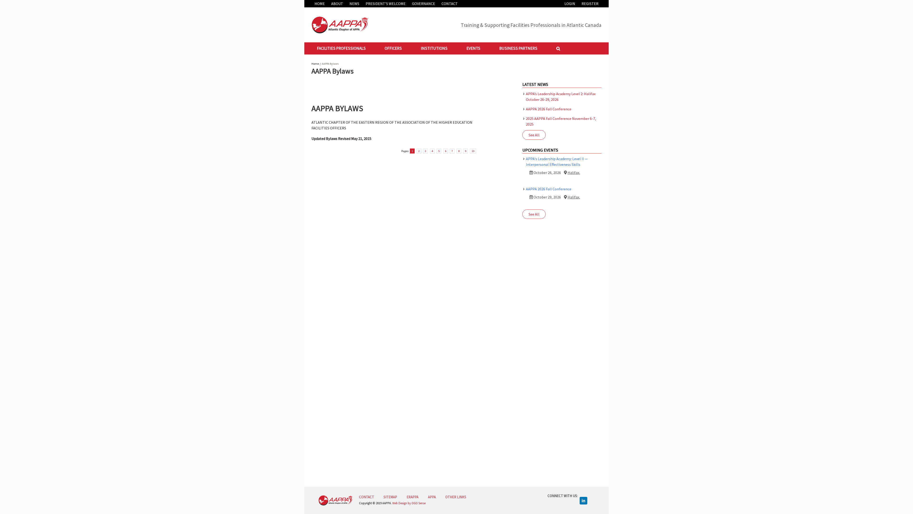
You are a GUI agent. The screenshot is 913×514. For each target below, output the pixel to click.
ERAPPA (412, 497)
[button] (558, 48)
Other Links (455, 497)
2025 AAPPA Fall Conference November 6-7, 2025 (561, 121)
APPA (432, 497)
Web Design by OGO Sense (409, 503)
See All (534, 135)
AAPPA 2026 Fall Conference (548, 109)
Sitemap (390, 497)
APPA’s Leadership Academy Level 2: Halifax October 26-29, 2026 (561, 96)
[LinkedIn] (583, 500)
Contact (366, 497)
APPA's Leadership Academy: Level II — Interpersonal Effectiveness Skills (557, 161)
